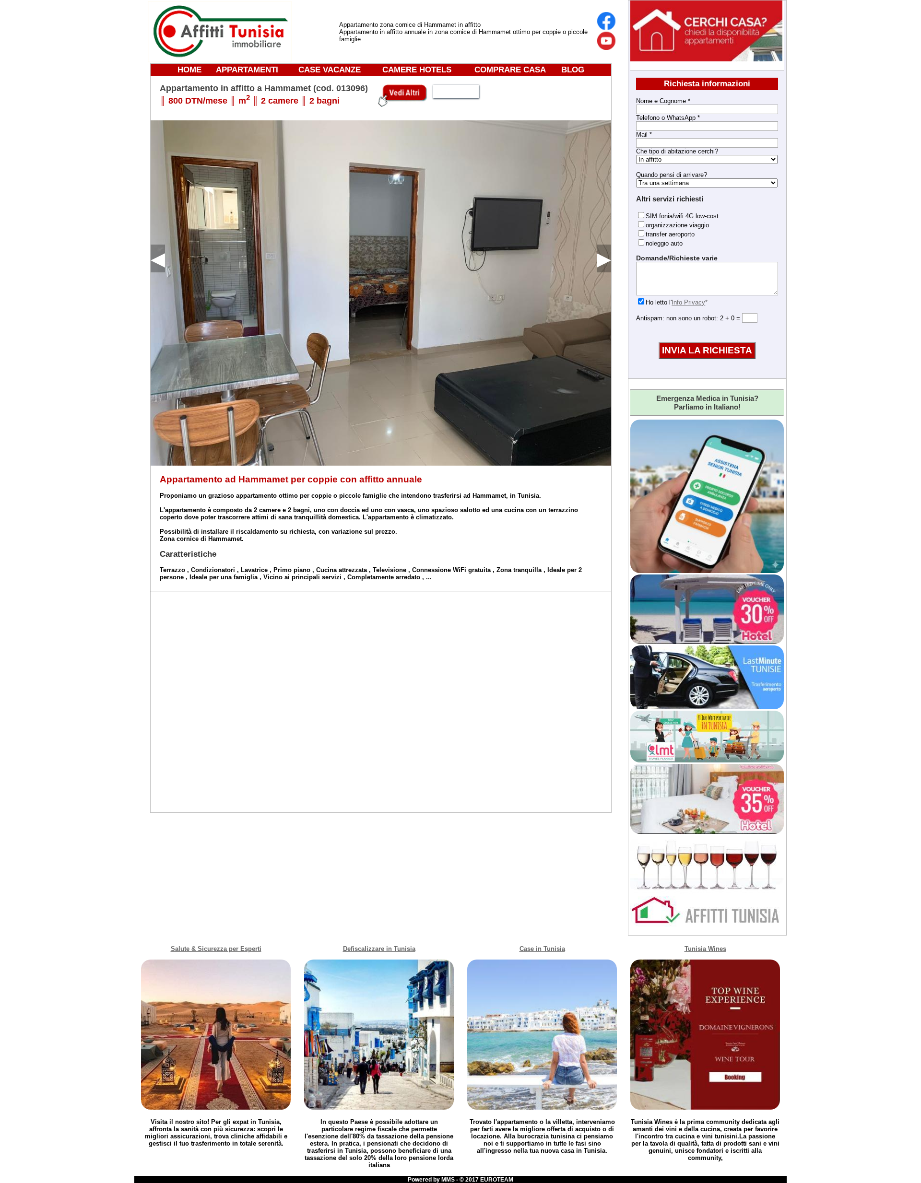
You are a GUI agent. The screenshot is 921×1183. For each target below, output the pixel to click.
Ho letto (656, 302)
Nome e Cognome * (663, 101)
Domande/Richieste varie (677, 258)
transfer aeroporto (670, 234)
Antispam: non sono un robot (676, 318)
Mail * (644, 134)
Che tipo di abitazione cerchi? (677, 151)
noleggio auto (664, 243)
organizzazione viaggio (677, 225)
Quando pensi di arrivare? (671, 174)
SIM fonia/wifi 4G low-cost (682, 216)
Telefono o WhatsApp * (668, 117)
